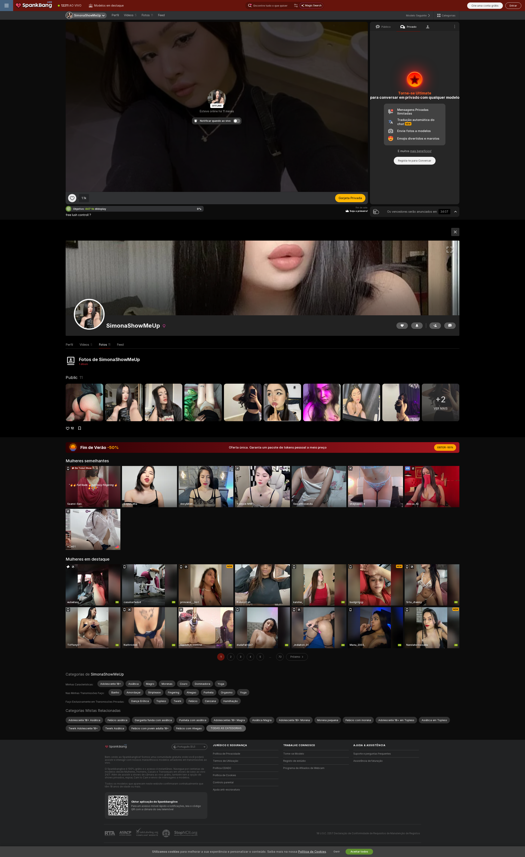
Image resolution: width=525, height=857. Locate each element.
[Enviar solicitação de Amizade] (435, 325)
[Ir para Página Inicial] (33, 5)
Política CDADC (222, 768)
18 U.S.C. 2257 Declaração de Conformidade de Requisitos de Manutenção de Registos (368, 833)
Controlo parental (223, 782)
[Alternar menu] (6, 5)
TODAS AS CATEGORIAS (226, 728)
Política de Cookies (224, 775)
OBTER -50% (445, 447)
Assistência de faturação (368, 760)
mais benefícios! (420, 151)
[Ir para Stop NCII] (186, 833)
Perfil (115, 15)
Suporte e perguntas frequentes (372, 753)
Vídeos (130, 15)
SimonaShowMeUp (107, 674)
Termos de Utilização (225, 760)
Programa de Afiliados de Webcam (303, 768)
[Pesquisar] (296, 5)
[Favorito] (72, 198)
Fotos (147, 15)
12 (72, 428)
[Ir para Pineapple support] (166, 833)
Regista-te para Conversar (414, 160)
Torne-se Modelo (293, 753)
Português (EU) (186, 746)
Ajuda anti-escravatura (226, 789)
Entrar (513, 5)
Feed (161, 15)
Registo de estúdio (294, 760)
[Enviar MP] (450, 325)
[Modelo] (455, 232)
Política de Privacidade (226, 753)
